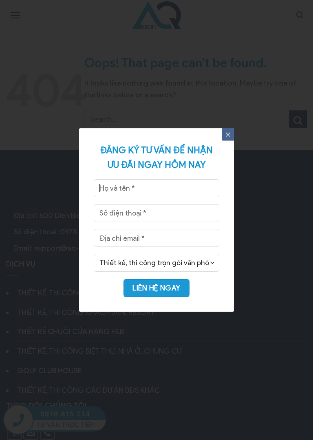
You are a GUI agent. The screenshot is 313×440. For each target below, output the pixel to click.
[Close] (228, 134)
